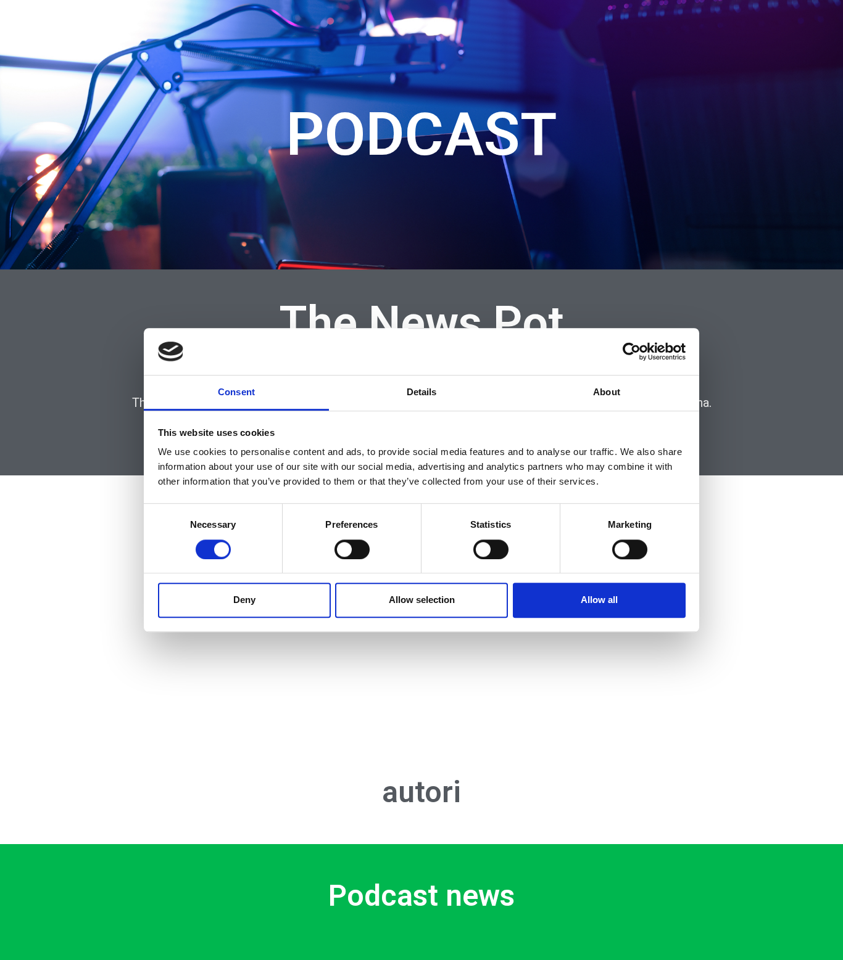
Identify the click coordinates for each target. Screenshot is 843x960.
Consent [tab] (236, 392)
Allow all (599, 599)
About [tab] (606, 392)
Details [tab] (422, 392)
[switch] (352, 549)
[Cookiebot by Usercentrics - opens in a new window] (632, 351)
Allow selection (422, 599)
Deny (244, 599)
